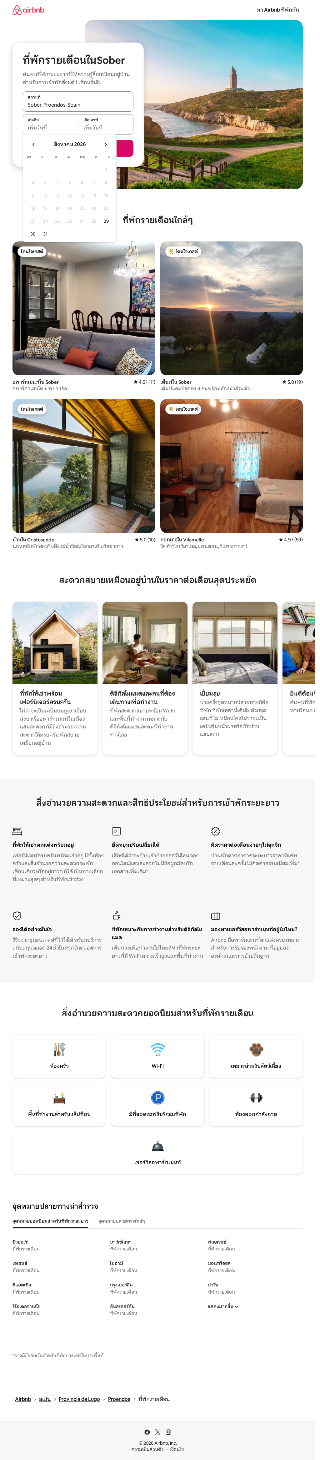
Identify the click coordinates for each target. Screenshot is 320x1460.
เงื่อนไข (177, 1449)
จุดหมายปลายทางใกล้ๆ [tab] (121, 1221)
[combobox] (78, 105)
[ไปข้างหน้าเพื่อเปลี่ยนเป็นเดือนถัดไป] (106, 144)
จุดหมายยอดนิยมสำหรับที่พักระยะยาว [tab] (50, 1221)
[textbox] (50, 128)
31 (45, 234)
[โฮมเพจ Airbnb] (28, 10)
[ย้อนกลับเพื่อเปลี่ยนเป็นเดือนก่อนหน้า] (34, 144)
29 (106, 221)
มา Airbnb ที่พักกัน (278, 10)
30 (33, 234)
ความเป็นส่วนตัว (148, 1449)
